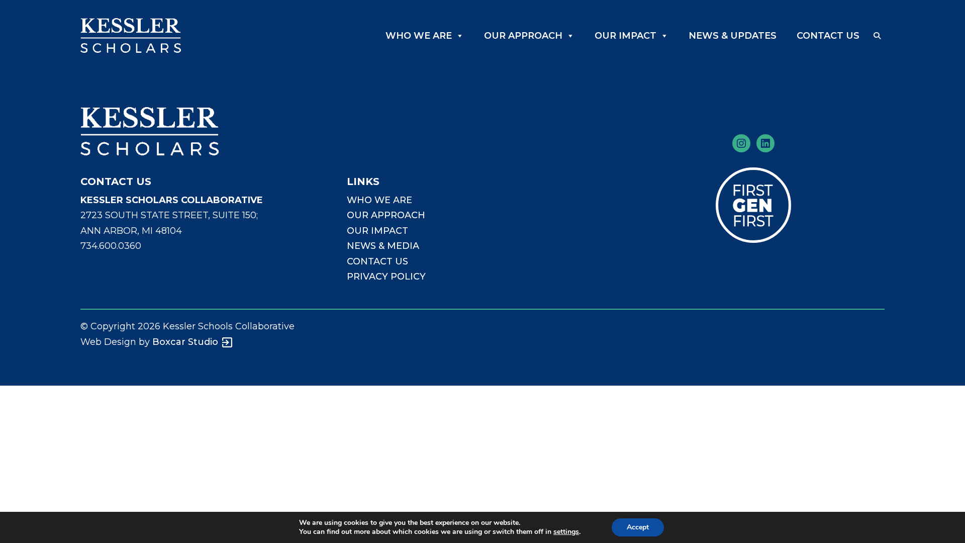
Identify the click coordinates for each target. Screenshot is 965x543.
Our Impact (625, 35)
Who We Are (418, 35)
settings (566, 531)
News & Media (383, 245)
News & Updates (733, 35)
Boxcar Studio (185, 341)
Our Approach (523, 35)
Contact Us (828, 35)
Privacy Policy (386, 276)
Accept (638, 527)
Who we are (379, 200)
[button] (877, 35)
